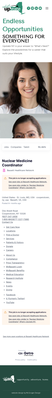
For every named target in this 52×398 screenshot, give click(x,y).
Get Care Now (13, 227)
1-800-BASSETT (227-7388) (15, 219)
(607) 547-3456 (9, 216)
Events (9, 286)
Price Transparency (15, 262)
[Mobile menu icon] (46, 8)
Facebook (11, 294)
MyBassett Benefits (15, 270)
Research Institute (14, 278)
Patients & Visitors (14, 242)
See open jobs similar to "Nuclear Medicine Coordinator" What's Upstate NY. (26, 186)
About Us (10, 255)
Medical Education (15, 274)
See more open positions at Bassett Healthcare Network (26, 336)
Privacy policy (20, 360)
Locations (10, 231)
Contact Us (7, 222)
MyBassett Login (14, 266)
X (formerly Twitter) (15, 298)
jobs (6, 147)
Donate (9, 246)
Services (10, 238)
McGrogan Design (33, 393)
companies (16, 147)
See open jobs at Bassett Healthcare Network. (28, 182)
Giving (9, 289)
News (8, 282)
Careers (10, 250)
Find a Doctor (12, 235)
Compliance (11, 259)
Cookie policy (32, 360)
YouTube (10, 302)
